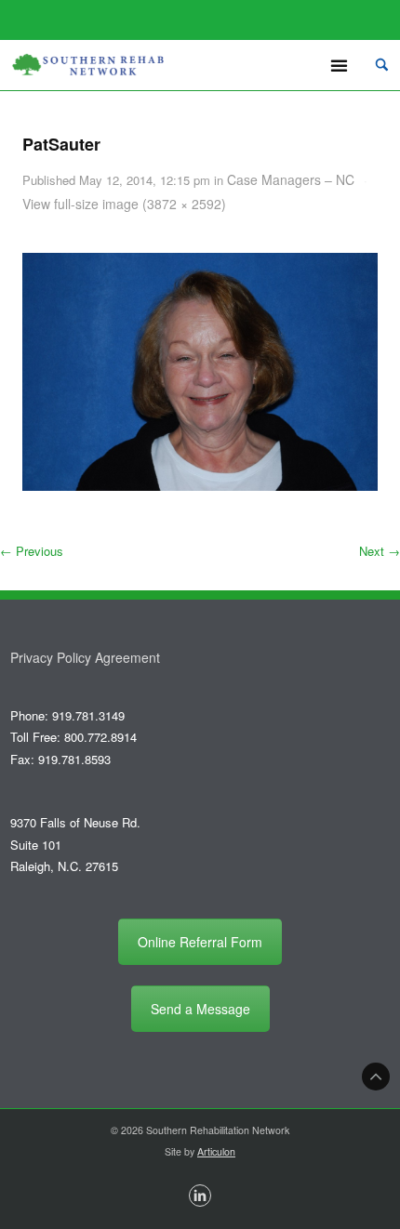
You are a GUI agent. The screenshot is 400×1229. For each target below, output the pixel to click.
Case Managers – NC (290, 179)
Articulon (216, 1151)
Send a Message (200, 1008)
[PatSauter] (200, 372)
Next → (379, 551)
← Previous (31, 551)
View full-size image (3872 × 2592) (124, 203)
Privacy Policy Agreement (85, 657)
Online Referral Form (200, 941)
